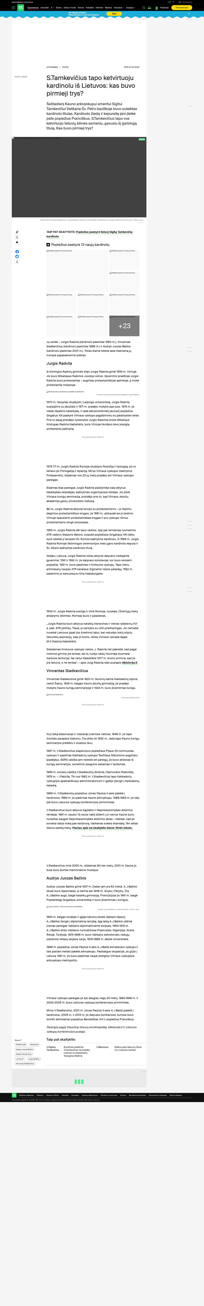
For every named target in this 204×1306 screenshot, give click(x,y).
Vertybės (65, 1095)
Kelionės (99, 7)
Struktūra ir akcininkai (109, 1095)
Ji (51, 7)
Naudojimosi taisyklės (137, 1095)
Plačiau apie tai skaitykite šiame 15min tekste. (102, 828)
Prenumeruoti (182, 7)
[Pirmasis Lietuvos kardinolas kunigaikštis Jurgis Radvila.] (92, 392)
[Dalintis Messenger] (17, 256)
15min (24, 76)
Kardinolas (34, 1044)
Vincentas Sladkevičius (25, 1064)
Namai (81, 7)
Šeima (59, 7)
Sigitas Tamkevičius (23, 1054)
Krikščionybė (21, 1044)
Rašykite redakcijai (26, 1095)
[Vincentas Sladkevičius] (92, 695)
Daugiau (130, 7)
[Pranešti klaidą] (17, 242)
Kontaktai (75, 1095)
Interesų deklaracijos (90, 1095)
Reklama (40, 1095)
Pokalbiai (90, 7)
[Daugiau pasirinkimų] (17, 261)
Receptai (118, 7)
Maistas (108, 7)
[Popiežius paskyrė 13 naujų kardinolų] (77, 271)
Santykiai (45, 7)
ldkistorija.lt (129, 662)
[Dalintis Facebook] (17, 251)
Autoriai (123, 1095)
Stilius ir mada (70, 7)
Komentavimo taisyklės (158, 1095)
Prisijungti (164, 7)
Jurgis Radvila (33, 1059)
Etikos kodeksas (176, 1095)
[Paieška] (144, 7)
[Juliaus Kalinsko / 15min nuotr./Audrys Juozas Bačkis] (92, 907)
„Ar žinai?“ (20, 1059)
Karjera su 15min (52, 1095)
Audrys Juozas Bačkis (24, 1049)
